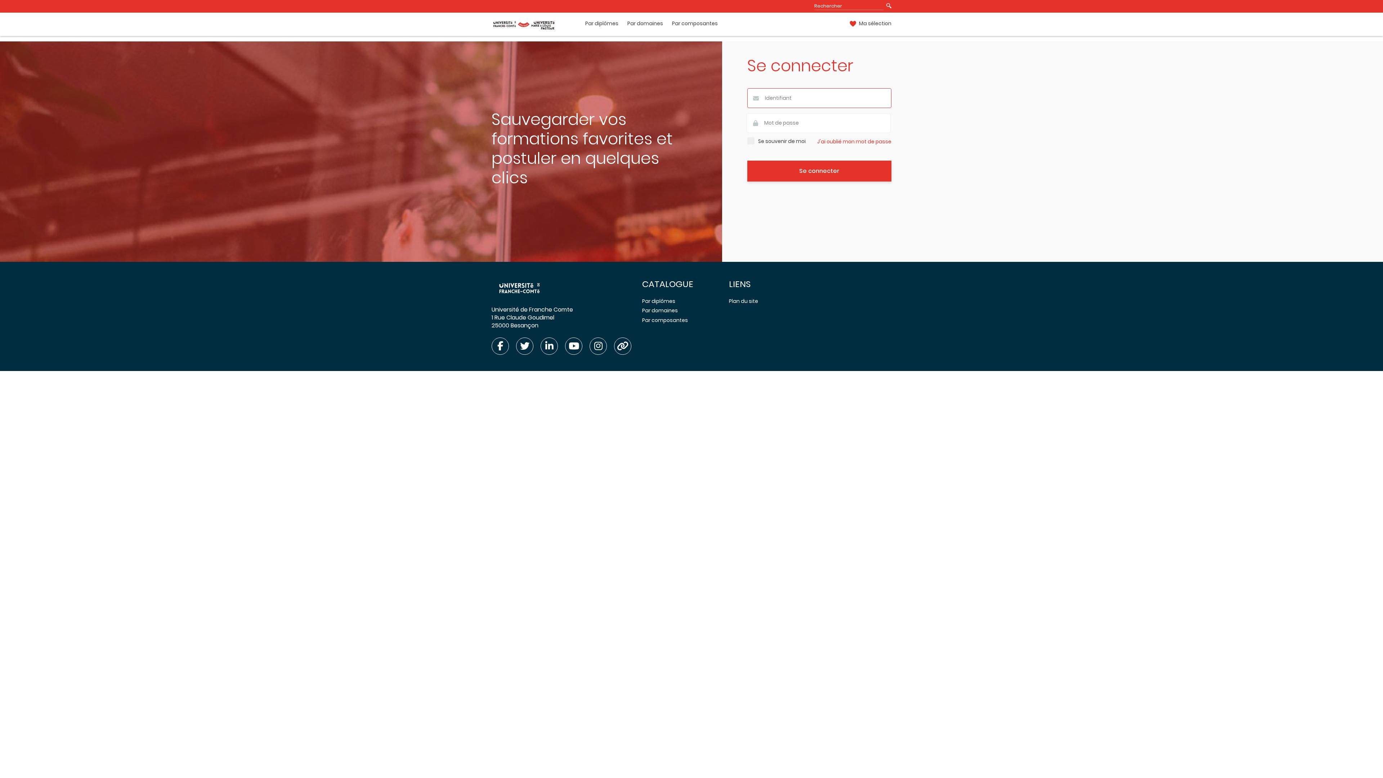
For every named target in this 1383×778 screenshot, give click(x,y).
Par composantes (695, 23)
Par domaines (645, 23)
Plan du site (743, 301)
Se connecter (819, 171)
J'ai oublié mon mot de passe (854, 141)
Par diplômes (601, 23)
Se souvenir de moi (782, 141)
